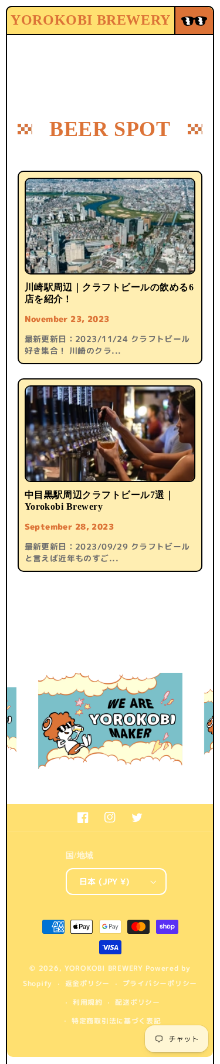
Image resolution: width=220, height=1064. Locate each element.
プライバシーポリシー (160, 983)
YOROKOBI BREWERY (104, 968)
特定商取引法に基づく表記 (116, 1021)
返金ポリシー (87, 983)
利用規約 (88, 1002)
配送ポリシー (137, 1002)
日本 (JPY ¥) (104, 881)
